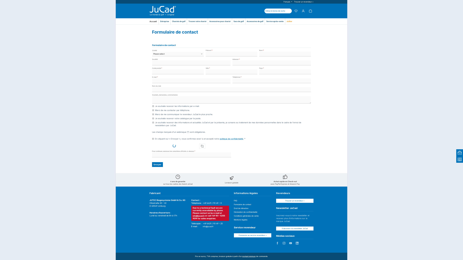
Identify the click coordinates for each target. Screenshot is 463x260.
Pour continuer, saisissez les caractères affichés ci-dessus (173, 151)
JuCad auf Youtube (290, 243)
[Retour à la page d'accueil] (163, 11)
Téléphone (237, 77)
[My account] (303, 10)
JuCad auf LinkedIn (297, 243)
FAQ (235, 201)
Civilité (154, 50)
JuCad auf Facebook (277, 243)
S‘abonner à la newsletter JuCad (295, 229)
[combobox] (275, 11)
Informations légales (246, 193)
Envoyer (157, 164)
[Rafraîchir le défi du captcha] (202, 146)
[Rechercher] (289, 11)
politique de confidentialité (231, 139)
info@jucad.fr (199, 216)
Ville (208, 68)
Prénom (209, 50)
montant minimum (249, 256)
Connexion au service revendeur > (253, 235)
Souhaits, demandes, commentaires (165, 95)
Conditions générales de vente (246, 216)
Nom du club (156, 86)
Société (155, 59)
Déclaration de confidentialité (245, 212)
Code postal (157, 68)
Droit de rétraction (241, 208)
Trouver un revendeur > (303, 2)
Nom (261, 50)
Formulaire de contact (242, 204)
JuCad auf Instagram (284, 243)
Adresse (236, 59)
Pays (261, 68)
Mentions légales (240, 220)
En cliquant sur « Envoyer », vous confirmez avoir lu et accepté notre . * (200, 139)
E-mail (155, 77)
